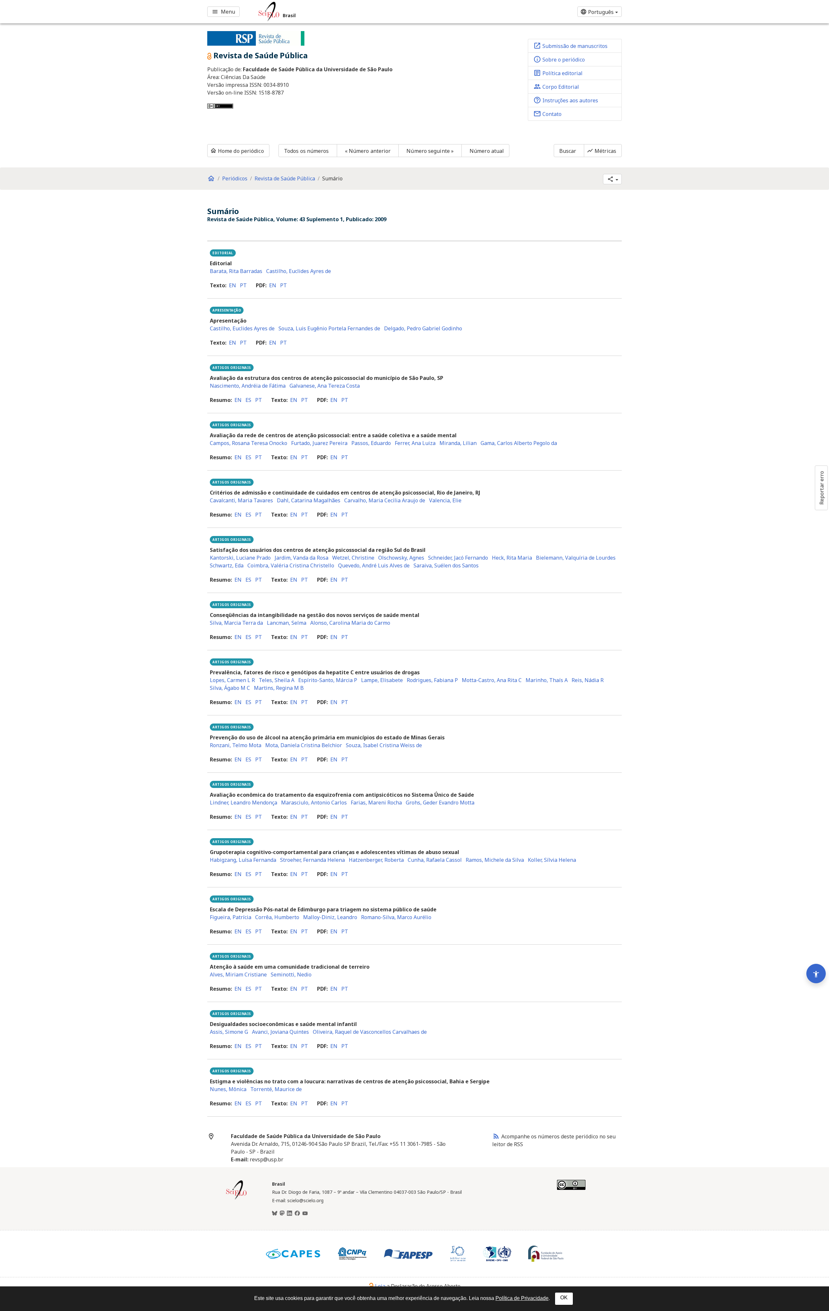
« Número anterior (368, 150)
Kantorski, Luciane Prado (240, 557)
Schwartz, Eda (227, 565)
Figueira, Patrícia (230, 917)
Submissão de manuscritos (570, 46)
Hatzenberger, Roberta (376, 859)
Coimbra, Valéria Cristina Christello (290, 565)
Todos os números (306, 150)
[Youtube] (305, 1213)
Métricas (601, 150)
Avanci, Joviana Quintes (280, 1031)
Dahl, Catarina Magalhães (308, 500)
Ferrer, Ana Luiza (415, 443)
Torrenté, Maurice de (276, 1089)
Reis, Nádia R (588, 680)
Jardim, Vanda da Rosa (301, 557)
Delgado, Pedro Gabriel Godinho (423, 328)
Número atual (487, 150)
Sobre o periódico (559, 59)
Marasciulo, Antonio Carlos (314, 802)
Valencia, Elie (445, 500)
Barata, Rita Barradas (236, 271)
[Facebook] (297, 1213)
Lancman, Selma (286, 622)
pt (243, 285)
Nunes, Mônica (228, 1089)
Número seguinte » (430, 150)
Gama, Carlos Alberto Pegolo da (519, 443)
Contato (547, 114)
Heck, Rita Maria (512, 557)
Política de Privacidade (522, 1298)
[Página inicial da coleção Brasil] (236, 1198)
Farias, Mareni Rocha (376, 802)
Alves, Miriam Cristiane (238, 974)
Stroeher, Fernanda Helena (312, 859)
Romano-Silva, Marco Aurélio (396, 917)
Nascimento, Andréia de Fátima (248, 385)
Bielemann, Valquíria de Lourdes (576, 557)
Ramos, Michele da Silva (495, 859)
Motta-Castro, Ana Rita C (492, 680)
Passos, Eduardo (371, 443)
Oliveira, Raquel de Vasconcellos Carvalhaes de (370, 1031)
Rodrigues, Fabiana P (432, 680)
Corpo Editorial (556, 86)
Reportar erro (821, 488)
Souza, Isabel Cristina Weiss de (384, 745)
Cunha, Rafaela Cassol (435, 859)
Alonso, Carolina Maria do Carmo (350, 622)
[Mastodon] (282, 1213)
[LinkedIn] (289, 1213)
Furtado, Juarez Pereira (319, 443)
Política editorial (558, 73)
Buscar (567, 150)
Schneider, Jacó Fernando (458, 557)
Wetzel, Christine (353, 557)
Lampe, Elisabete (382, 680)
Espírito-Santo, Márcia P (327, 680)
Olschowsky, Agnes (401, 557)
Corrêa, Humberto (277, 917)
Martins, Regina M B (279, 687)
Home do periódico (237, 150)
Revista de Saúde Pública (285, 178)
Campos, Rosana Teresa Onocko (248, 443)
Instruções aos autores (565, 100)
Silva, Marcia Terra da (236, 622)
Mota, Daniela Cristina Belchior (303, 745)
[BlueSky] (274, 1213)
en (232, 285)
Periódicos (234, 178)
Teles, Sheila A (276, 680)
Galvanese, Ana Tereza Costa (325, 385)
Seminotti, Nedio (291, 974)
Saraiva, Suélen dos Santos (446, 565)
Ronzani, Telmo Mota (235, 745)
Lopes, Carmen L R (232, 680)
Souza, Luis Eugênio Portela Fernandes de (329, 328)
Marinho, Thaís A (547, 680)
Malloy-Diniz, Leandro (330, 917)
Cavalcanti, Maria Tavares (241, 500)
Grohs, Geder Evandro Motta (440, 802)
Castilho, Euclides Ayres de (298, 271)
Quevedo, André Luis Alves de (374, 565)
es (248, 400)
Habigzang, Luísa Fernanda (243, 859)
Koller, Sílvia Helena (552, 859)
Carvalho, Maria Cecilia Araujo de (384, 500)
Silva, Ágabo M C (230, 687)
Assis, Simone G (229, 1031)
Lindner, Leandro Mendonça (243, 802)
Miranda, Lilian (458, 443)
